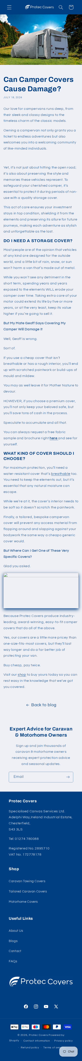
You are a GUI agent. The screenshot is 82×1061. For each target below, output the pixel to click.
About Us (16, 930)
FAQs (13, 961)
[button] (9, 7)
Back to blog (43, 705)
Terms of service (54, 1047)
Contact (15, 951)
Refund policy (30, 1047)
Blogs (13, 941)
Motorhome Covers (23, 901)
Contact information (36, 1041)
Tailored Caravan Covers (28, 891)
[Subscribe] (68, 777)
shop (22, 674)
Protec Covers (38, 1035)
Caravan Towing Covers (27, 881)
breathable (60, 473)
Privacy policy (63, 1041)
